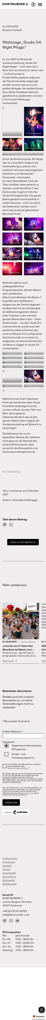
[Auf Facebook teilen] (4, 524)
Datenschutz (9, 858)
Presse (6, 869)
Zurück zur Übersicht (23, 542)
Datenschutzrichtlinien (17, 768)
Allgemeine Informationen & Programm (27, 747)
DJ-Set (24, 641)
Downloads (9, 872)
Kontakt (7, 865)
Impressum (8, 861)
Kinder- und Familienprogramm (23, 756)
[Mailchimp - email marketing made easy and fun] (15, 812)
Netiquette (8, 880)
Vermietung (9, 876)
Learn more (28, 793)
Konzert (31, 641)
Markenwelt (9, 883)
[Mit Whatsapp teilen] (11, 524)
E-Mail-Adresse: (12, 731)
